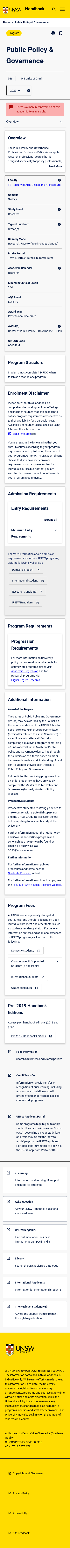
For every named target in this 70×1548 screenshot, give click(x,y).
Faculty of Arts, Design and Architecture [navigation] (36, 184)
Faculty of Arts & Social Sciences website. (37, 884)
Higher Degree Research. (26, 680)
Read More (55, 167)
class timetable (22, 433)
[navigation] (26, 570)
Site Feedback (21, 1533)
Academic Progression (24, 671)
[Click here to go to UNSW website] (12, 11)
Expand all (50, 519)
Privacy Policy (21, 1493)
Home (6, 22)
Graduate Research (19, 873)
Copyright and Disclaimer (28, 1473)
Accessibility (20, 1513)
